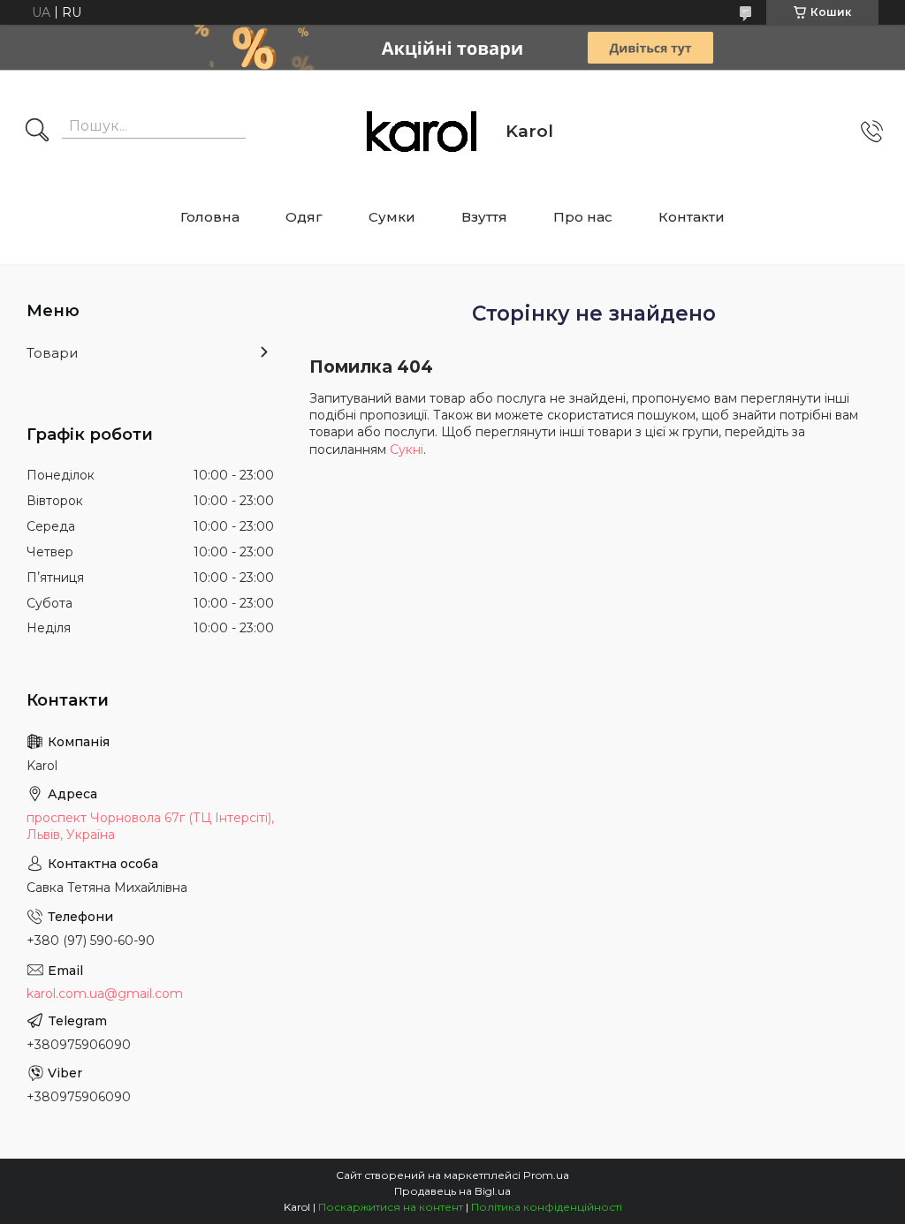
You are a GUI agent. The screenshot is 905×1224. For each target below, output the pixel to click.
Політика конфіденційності (546, 1206)
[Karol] (421, 131)
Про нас (582, 216)
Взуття (484, 216)
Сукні (406, 449)
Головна (210, 216)
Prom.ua (546, 1175)
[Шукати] (37, 131)
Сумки (392, 216)
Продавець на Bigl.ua (452, 1191)
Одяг (304, 216)
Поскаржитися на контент (390, 1206)
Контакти (691, 216)
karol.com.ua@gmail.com (105, 993)
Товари (52, 352)
